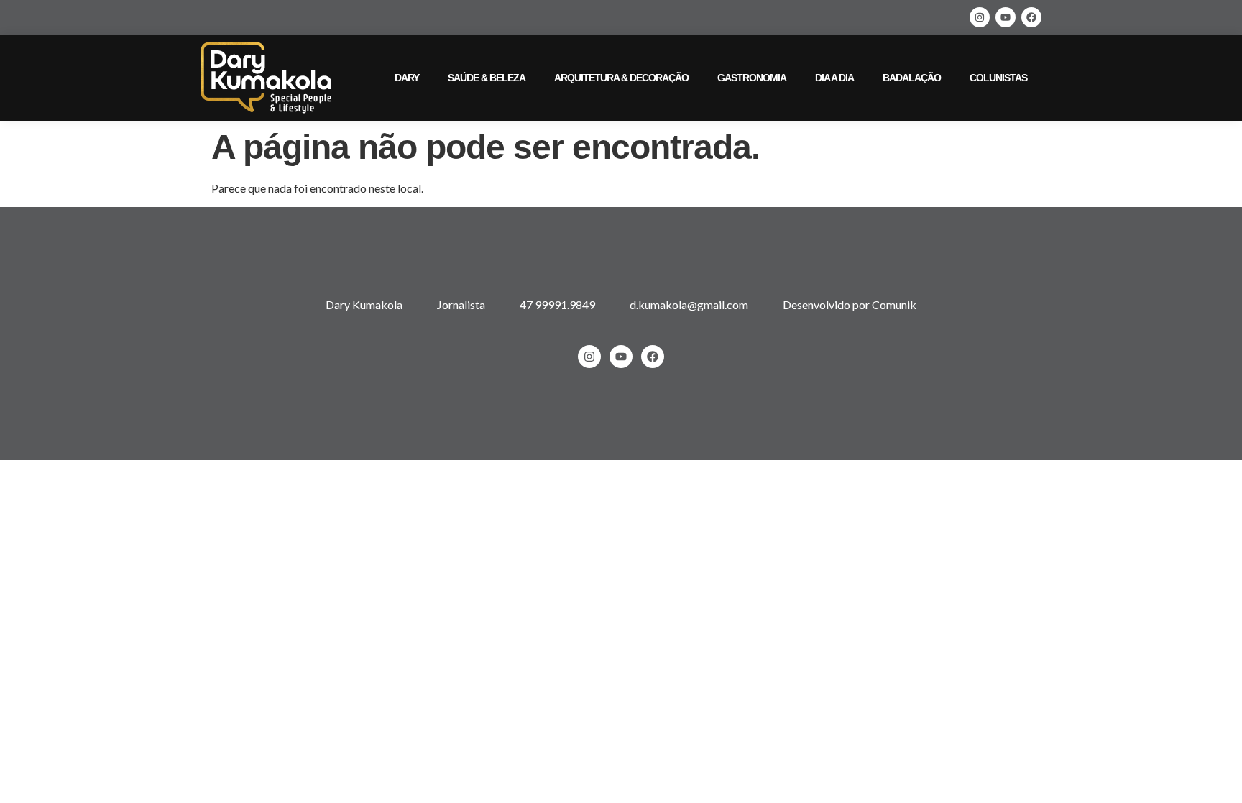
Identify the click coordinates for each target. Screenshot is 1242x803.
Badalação (912, 77)
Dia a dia (834, 77)
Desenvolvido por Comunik (849, 304)
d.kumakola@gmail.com (689, 304)
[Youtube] (1005, 17)
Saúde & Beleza (486, 77)
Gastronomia (751, 77)
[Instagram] (980, 17)
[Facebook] (1031, 17)
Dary (407, 77)
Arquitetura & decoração (621, 77)
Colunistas (998, 77)
